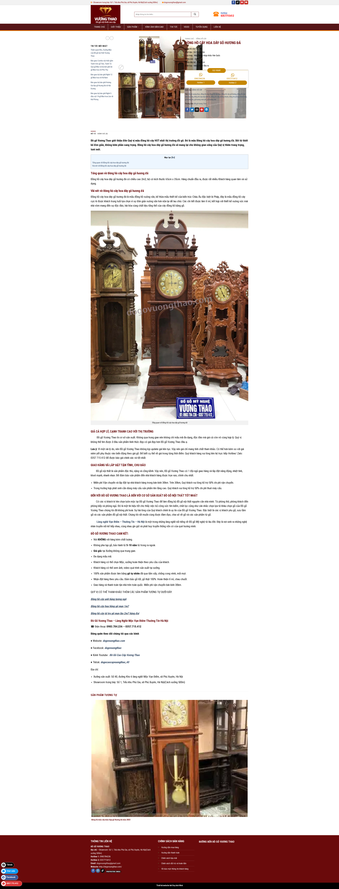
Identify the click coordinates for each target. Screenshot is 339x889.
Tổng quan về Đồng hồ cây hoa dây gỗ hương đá (110, 162)
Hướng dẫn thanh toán (170, 852)
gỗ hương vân (211, 99)
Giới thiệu (116, 27)
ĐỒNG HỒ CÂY (201, 39)
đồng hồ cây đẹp (215, 94)
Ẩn (173, 157)
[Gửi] (195, 14)
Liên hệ (217, 27)
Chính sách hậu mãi (169, 858)
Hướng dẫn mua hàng (170, 847)
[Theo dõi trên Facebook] (233, 2)
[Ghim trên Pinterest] (202, 110)
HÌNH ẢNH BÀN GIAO (154, 27)
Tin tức (173, 27)
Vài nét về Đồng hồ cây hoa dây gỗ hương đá (109, 166)
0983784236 (199, 78)
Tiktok (9, 864)
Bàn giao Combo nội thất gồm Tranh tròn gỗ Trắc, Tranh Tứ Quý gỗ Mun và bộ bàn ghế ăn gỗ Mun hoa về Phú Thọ (102, 65)
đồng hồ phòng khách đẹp (238, 97)
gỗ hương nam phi (200, 99)
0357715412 (232, 78)
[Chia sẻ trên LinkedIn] (206, 110)
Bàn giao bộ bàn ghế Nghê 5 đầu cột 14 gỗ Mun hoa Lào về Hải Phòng (102, 96)
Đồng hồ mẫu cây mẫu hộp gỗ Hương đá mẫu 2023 (110, 820)
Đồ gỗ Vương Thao (200, 104)
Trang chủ (99, 27)
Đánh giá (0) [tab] (103, 134)
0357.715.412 (12, 883)
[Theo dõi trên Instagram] (98, 871)
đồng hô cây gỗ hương (228, 94)
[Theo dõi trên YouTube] (246, 2)
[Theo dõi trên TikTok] (238, 2)
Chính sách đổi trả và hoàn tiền (173, 863)
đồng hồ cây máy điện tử (202, 97)
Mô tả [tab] (93, 134)
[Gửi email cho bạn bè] (197, 110)
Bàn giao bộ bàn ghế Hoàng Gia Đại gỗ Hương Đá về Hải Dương (101, 85)
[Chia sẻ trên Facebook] (187, 110)
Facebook (10, 877)
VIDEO (186, 27)
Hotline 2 (232, 82)
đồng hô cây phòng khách (219, 97)
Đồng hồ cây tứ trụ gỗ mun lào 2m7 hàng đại (115, 613)
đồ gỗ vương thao (194, 94)
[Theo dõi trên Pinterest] (242, 2)
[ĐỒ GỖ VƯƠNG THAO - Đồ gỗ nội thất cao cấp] (110, 14)
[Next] (127, 65)
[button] (121, 67)
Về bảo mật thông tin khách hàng (174, 869)
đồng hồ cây (205, 94)
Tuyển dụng (202, 27)
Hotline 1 (200, 82)
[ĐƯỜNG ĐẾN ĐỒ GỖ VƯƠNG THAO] (216, 857)
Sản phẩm (132, 27)
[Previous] (118, 121)
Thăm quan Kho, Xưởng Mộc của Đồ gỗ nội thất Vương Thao (101, 53)
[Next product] (107, 38)
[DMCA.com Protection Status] (113, 871)
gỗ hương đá (189, 99)
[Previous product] (111, 38)
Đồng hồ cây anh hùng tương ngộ (108, 599)
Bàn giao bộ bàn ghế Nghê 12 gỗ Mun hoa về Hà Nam (101, 76)
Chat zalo (10, 871)
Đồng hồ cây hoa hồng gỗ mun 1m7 (110, 606)
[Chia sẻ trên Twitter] (192, 110)
